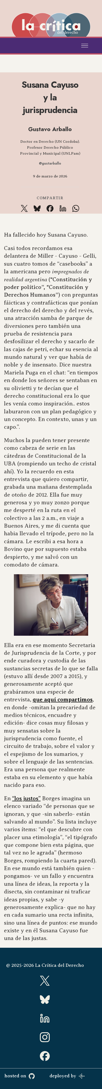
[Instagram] (51, 1037)
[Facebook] (51, 1056)
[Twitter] (51, 980)
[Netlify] (88, 1076)
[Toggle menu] (84, 45)
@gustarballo (50, 163)
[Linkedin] (51, 1018)
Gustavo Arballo (50, 129)
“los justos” (26, 798)
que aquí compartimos (63, 699)
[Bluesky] (51, 999)
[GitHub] (38, 1076)
